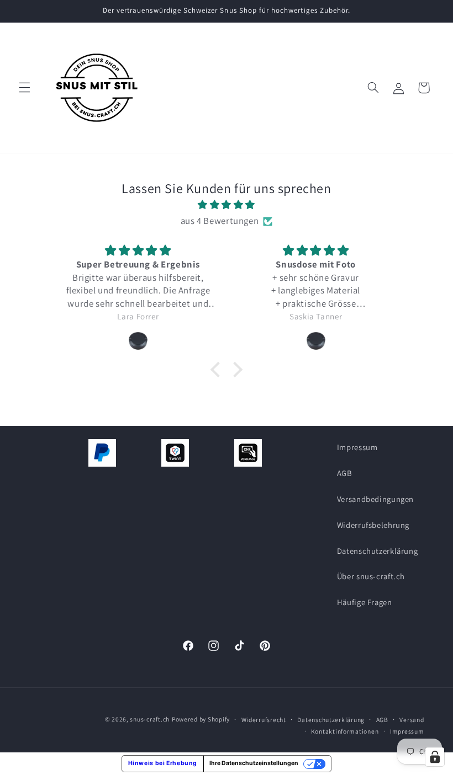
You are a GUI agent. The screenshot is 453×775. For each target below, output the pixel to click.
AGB (344, 473)
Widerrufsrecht (263, 719)
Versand (411, 719)
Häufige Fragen (364, 602)
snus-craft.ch (150, 719)
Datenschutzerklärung (377, 551)
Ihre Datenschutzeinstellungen (253, 763)
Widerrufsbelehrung (373, 525)
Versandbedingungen (375, 499)
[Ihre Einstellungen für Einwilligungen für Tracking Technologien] (434, 756)
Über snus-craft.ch (371, 576)
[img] (226, 205)
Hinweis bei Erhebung (163, 763)
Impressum (357, 447)
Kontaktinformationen (345, 731)
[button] (24, 87)
